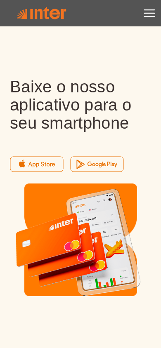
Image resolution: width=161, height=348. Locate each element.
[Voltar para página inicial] (41, 13)
